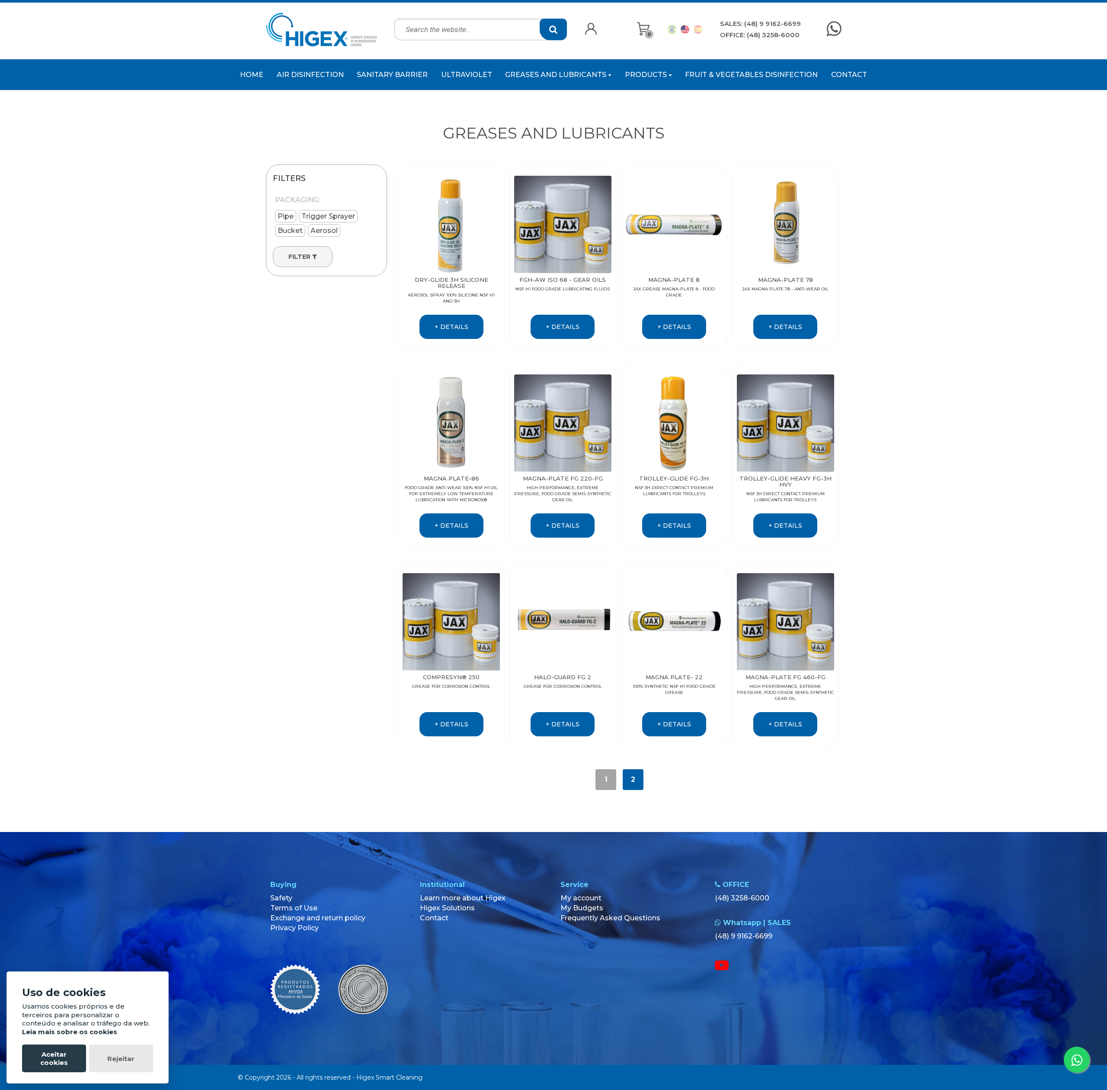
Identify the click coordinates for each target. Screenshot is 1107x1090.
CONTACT (849, 75)
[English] (685, 29)
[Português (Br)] (672, 29)
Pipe (286, 216)
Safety (281, 898)
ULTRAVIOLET (466, 75)
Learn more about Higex (463, 898)
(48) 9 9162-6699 (743, 936)
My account (580, 898)
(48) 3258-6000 (742, 898)
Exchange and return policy (317, 918)
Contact (434, 918)
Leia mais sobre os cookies (69, 1032)
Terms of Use (293, 908)
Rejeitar (120, 1059)
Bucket (290, 230)
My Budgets (581, 908)
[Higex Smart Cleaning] (321, 29)
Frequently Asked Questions (610, 918)
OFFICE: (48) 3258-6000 (760, 35)
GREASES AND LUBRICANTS (556, 75)
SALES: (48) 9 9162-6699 (760, 23)
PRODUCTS (647, 75)
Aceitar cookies (54, 1058)
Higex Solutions (447, 908)
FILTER (300, 257)
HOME (251, 75)
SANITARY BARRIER (392, 75)
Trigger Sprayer (328, 216)
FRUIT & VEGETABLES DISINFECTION (751, 75)
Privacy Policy (294, 928)
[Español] (698, 29)
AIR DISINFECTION (310, 75)
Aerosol (324, 230)
